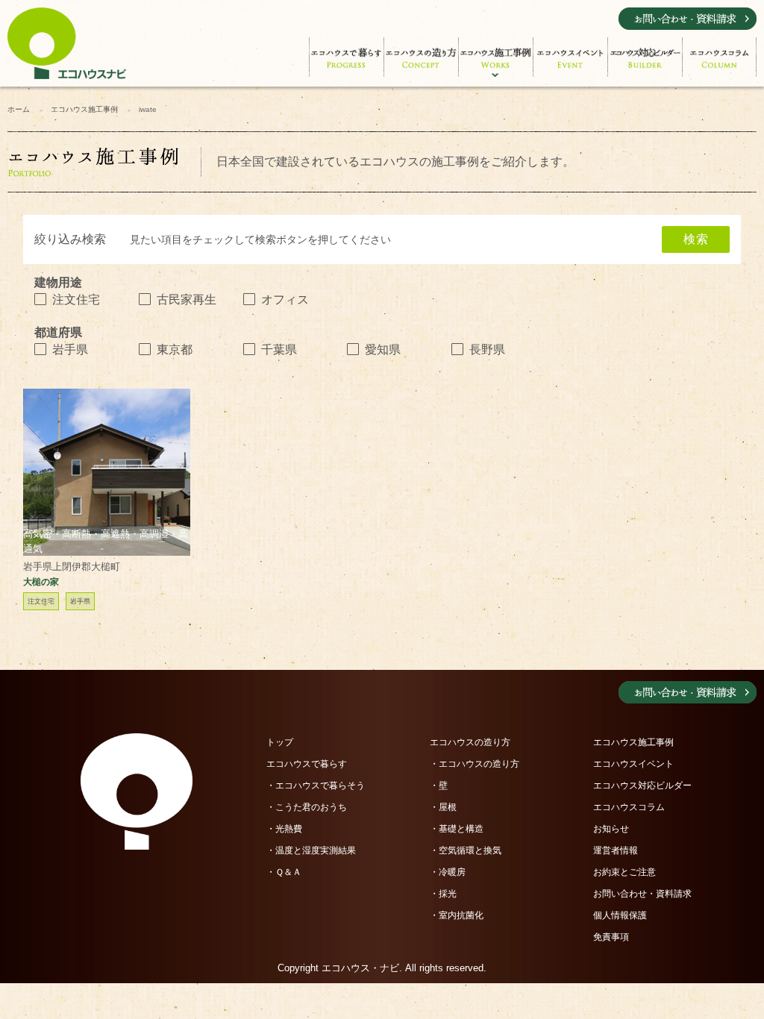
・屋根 (443, 807)
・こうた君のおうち (306, 807)
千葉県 (279, 349)
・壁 (439, 785)
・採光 (443, 893)
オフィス (285, 299)
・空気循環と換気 (465, 850)
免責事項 (611, 937)
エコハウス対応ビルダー (642, 785)
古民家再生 (186, 299)
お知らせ (611, 829)
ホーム (18, 109)
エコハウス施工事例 (84, 109)
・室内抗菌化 (456, 915)
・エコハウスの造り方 (474, 764)
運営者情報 (615, 850)
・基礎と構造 (456, 829)
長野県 (487, 349)
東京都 (174, 349)
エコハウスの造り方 (470, 742)
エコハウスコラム (629, 807)
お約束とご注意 (624, 872)
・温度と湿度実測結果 (311, 850)
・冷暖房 (448, 872)
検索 (695, 239)
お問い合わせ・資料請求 (642, 893)
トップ (279, 742)
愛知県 (383, 349)
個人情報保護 (620, 915)
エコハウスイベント (633, 764)
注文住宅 (76, 299)
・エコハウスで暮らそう (315, 785)
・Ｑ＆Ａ (283, 872)
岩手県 (70, 349)
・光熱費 (284, 829)
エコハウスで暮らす (306, 764)
